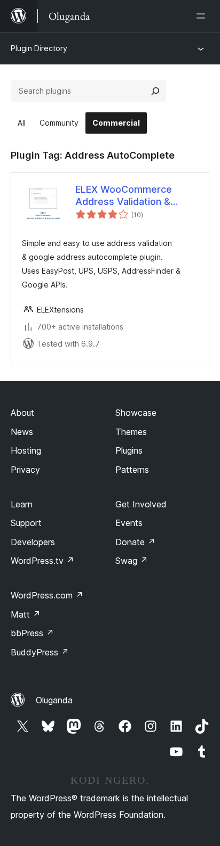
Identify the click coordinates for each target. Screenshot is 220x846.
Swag (131, 560)
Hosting (26, 450)
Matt (26, 614)
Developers (33, 542)
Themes (131, 431)
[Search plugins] (155, 91)
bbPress (32, 633)
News (22, 431)
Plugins (129, 450)
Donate (135, 542)
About (22, 412)
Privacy (25, 469)
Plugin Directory (39, 48)
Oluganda (54, 700)
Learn (22, 504)
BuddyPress (40, 652)
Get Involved (141, 504)
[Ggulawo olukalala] (203, 16)
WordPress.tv (42, 560)
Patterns (132, 469)
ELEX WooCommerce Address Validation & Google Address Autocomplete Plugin (123, 196)
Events (129, 523)
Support (26, 523)
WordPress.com (47, 595)
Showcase (135, 412)
